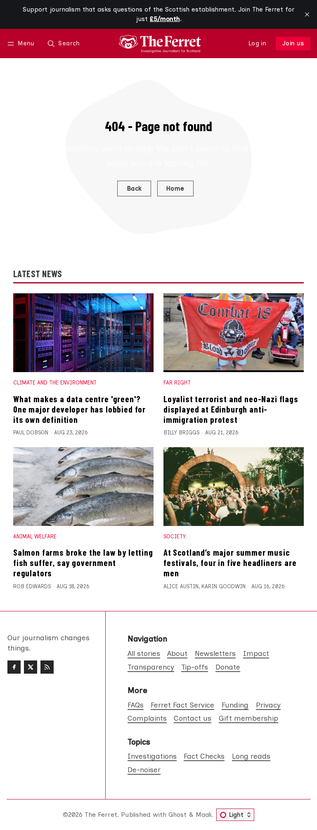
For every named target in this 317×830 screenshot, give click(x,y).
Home (175, 188)
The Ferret (101, 814)
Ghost (177, 814)
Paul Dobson (30, 432)
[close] (307, 14)
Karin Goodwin (223, 586)
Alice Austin (181, 586)
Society (174, 536)
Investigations (152, 756)
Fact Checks (204, 756)
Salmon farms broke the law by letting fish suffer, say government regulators (83, 562)
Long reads (251, 756)
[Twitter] (30, 667)
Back (134, 188)
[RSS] (47, 667)
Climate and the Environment (55, 383)
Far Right (177, 383)
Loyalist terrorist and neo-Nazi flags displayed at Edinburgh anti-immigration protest (230, 409)
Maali (203, 814)
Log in (257, 43)
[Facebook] (14, 667)
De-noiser (144, 769)
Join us (293, 43)
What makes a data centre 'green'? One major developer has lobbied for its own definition (79, 409)
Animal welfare (35, 536)
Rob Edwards (32, 586)
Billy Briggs (181, 432)
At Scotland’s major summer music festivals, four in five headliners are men (230, 562)
